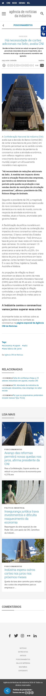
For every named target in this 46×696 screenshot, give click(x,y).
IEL (28, 3)
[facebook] (10, 636)
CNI (8, 3)
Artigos (23, 655)
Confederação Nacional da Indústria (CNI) (23, 136)
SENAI (22, 3)
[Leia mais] (23, 434)
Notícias (23, 648)
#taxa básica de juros (12, 348)
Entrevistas (23, 652)
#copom (16, 345)
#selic (25, 345)
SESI (14, 3)
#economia (7, 345)
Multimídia (23, 667)
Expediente (23, 670)
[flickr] (28, 636)
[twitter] (16, 636)
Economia (8, 378)
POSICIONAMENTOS (23, 25)
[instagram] (22, 636)
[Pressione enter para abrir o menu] (4, 14)
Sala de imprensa (23, 663)
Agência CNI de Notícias (13, 355)
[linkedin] (35, 636)
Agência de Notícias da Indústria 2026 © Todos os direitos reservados (23, 683)
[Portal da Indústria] (3, 3)
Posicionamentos (13, 449)
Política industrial (14, 508)
